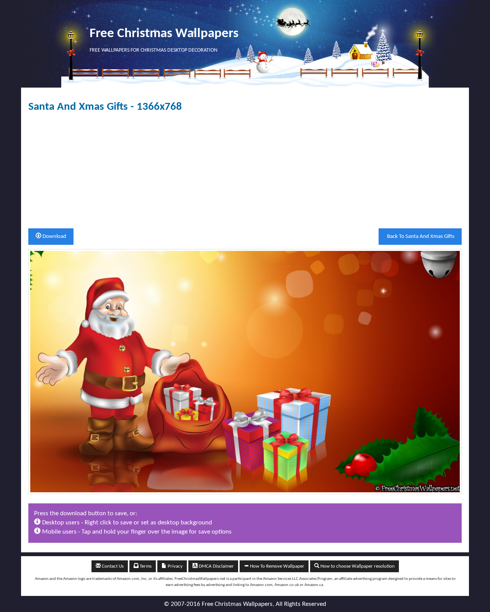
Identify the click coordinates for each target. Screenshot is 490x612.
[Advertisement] (245, 170)
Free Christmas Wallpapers (164, 34)
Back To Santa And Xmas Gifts (420, 236)
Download (53, 236)
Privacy (175, 566)
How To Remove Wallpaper (276, 566)
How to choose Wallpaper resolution (357, 566)
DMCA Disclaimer (216, 566)
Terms (145, 566)
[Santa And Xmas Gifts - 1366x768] (245, 371)
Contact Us (112, 566)
